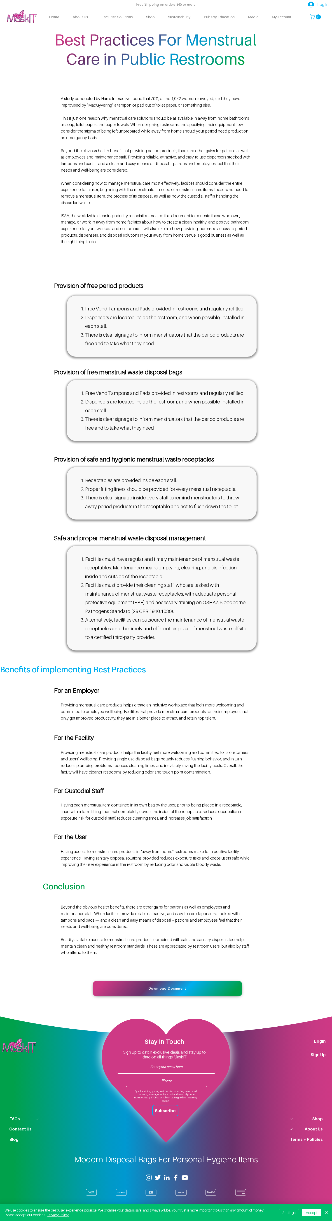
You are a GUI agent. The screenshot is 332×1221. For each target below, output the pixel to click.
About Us (314, 1129)
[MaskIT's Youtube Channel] (185, 1177)
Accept (311, 1212)
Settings (289, 1212)
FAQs (14, 1118)
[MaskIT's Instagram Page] (149, 1177)
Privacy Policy (58, 1215)
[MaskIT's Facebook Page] (176, 1177)
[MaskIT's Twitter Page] (158, 1177)
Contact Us (20, 1129)
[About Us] (291, 1129)
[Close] (326, 1212)
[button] (316, 16)
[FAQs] (37, 1119)
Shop (317, 1118)
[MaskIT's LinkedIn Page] (167, 1177)
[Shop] (291, 1119)
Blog (14, 1139)
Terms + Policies (306, 1139)
